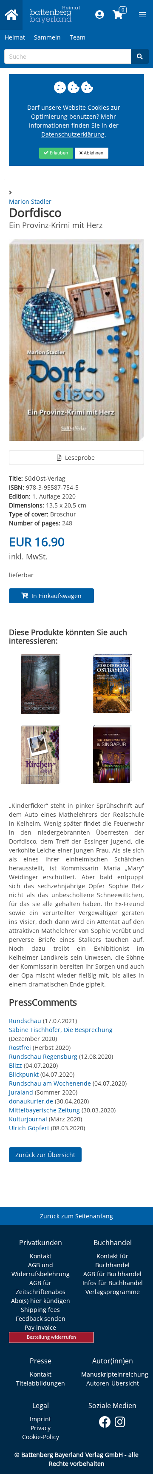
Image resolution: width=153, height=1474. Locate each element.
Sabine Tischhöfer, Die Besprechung (61, 1030)
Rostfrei (20, 1047)
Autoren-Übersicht (112, 1383)
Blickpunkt (24, 1074)
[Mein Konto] (99, 15)
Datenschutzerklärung (73, 134)
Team (77, 37)
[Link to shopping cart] (118, 15)
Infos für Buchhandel (112, 1283)
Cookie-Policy (40, 1437)
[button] (142, 15)
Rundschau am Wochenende (50, 1083)
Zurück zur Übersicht (45, 1155)
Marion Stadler (30, 201)
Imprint (40, 1419)
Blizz (15, 1065)
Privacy (41, 1428)
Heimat (15, 37)
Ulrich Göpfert (29, 1128)
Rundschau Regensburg (43, 1056)
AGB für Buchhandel (112, 1274)
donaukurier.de (31, 1101)
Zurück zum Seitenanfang (76, 1216)
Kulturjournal (28, 1119)
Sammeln (47, 37)
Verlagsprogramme (112, 1292)
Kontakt (40, 1256)
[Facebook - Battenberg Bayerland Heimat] (105, 1420)
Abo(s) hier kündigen (40, 1301)
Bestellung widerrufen (51, 1337)
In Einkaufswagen (55, 596)
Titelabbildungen (40, 1383)
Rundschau (25, 1021)
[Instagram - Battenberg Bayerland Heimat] (120, 1420)
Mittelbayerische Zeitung (44, 1110)
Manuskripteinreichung (114, 1374)
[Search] (140, 56)
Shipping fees (40, 1310)
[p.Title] (40, 711)
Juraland (21, 1092)
